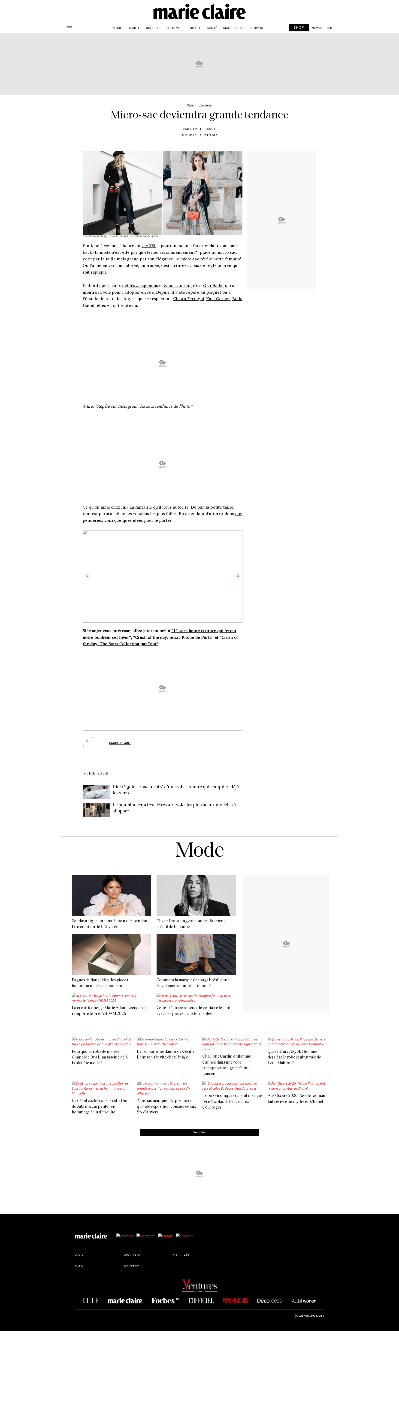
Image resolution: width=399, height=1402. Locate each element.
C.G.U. (80, 1254)
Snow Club (258, 28)
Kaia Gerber (218, 298)
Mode (117, 28)
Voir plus (199, 1131)
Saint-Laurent (177, 285)
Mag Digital (233, 28)
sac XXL (149, 245)
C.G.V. (79, 1266)
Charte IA (132, 1254)
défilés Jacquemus (140, 285)
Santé (212, 28)
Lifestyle (174, 28)
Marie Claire (120, 743)
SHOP (299, 27)
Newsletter (322, 28)
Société (194, 28)
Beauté (134, 28)
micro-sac (227, 252)
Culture (153, 28)
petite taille (221, 507)
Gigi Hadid (213, 285)
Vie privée (181, 1254)
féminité (233, 259)
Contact (131, 1266)
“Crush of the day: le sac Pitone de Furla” (173, 637)
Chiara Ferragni (188, 298)
